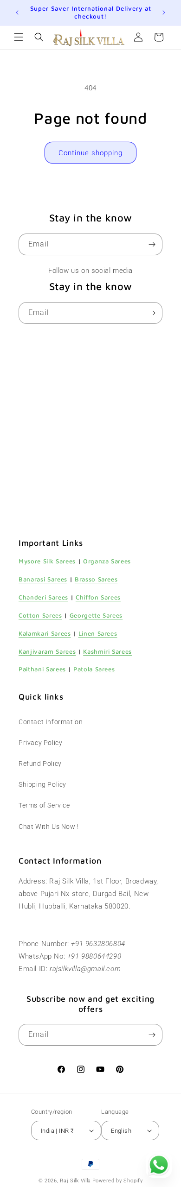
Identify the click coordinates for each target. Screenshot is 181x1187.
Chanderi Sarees (43, 597)
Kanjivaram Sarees (47, 651)
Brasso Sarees (96, 579)
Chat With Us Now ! (49, 826)
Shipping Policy (42, 784)
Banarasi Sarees (43, 579)
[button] (18, 37)
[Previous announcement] (17, 12)
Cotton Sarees (40, 615)
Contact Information (51, 722)
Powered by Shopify (117, 1181)
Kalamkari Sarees (45, 633)
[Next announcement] (164, 12)
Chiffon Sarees (98, 597)
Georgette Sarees (96, 615)
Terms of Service (44, 805)
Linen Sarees (97, 633)
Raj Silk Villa (75, 1181)
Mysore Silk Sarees (47, 561)
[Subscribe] (152, 244)
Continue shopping (90, 153)
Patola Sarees (94, 669)
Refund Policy (40, 763)
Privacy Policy (40, 742)
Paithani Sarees (42, 669)
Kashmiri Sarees (107, 651)
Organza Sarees (107, 561)
